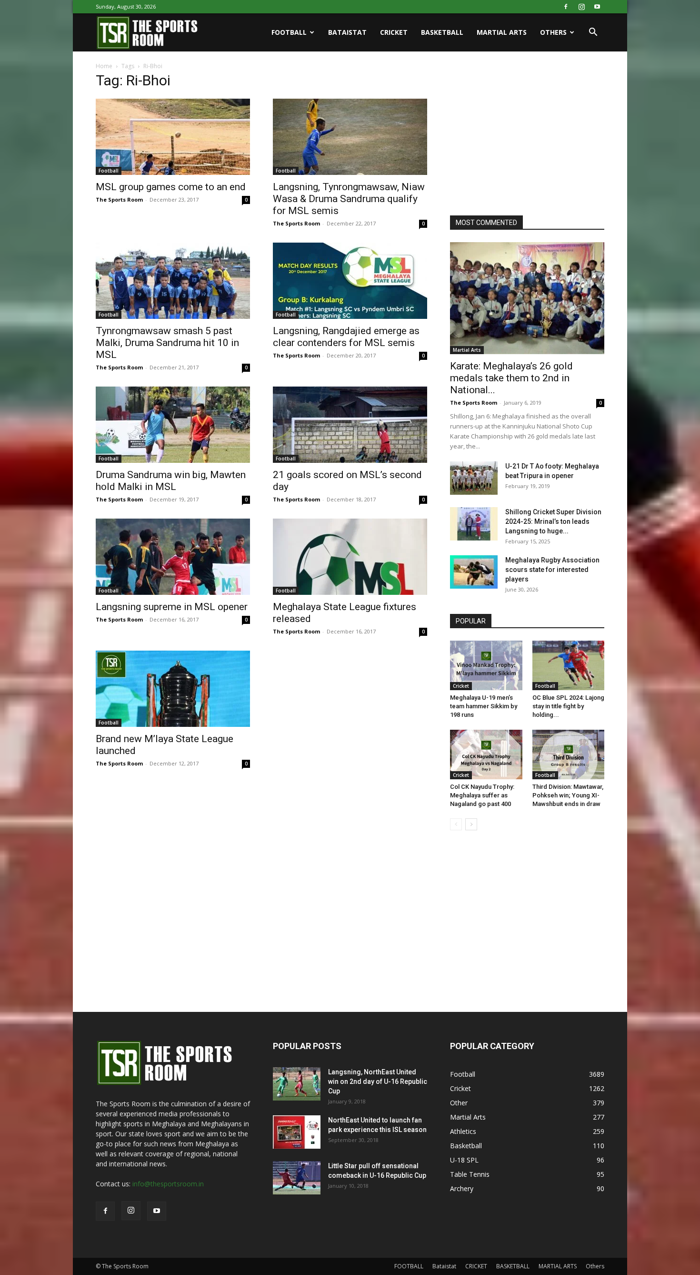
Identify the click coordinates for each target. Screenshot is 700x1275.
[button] (592, 33)
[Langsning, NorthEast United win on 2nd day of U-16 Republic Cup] (296, 1084)
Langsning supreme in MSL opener (172, 606)
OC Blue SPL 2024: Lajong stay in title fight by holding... (568, 706)
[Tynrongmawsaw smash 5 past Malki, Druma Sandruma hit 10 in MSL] (173, 281)
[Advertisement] (521, 135)
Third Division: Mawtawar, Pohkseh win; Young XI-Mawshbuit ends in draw (567, 795)
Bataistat (347, 32)
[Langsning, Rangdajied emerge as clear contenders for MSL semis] (350, 281)
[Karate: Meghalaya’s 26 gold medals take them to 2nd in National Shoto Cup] (527, 298)
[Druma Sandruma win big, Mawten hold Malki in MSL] (173, 425)
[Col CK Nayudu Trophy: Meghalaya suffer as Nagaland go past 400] (486, 754)
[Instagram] (581, 6)
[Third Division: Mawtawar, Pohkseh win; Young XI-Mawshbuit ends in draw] (568, 754)
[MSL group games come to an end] (173, 137)
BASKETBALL (442, 32)
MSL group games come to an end (171, 187)
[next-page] (471, 824)
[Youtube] (597, 6)
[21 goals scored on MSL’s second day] (350, 425)
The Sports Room (119, 199)
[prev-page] (456, 824)
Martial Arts (467, 350)
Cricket (461, 686)
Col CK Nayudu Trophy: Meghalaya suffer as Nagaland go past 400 (482, 795)
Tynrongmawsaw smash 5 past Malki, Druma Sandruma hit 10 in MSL (167, 342)
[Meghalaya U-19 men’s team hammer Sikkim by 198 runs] (486, 665)
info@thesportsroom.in (168, 1183)
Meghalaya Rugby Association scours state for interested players (552, 569)
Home (104, 66)
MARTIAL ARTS (502, 32)
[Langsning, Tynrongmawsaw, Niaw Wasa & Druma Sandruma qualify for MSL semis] (350, 137)
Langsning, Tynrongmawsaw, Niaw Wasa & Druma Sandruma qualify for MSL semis (349, 198)
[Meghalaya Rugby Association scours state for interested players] (474, 572)
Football (109, 170)
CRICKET (394, 32)
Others (553, 32)
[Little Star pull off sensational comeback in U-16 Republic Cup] (296, 1177)
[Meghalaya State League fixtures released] (350, 557)
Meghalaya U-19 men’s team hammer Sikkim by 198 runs (483, 706)
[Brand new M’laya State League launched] (173, 689)
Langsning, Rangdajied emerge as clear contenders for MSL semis (346, 336)
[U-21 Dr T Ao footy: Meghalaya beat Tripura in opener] (474, 478)
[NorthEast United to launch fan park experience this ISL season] (296, 1132)
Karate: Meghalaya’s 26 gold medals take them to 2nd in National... (511, 378)
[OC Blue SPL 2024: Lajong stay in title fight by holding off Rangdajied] (568, 665)
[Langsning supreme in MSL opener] (173, 557)
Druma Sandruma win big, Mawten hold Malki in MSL (171, 480)
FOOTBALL (289, 32)
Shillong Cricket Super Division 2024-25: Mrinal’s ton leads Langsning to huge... (553, 521)
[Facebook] (566, 6)
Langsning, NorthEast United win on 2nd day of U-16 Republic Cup (377, 1081)
